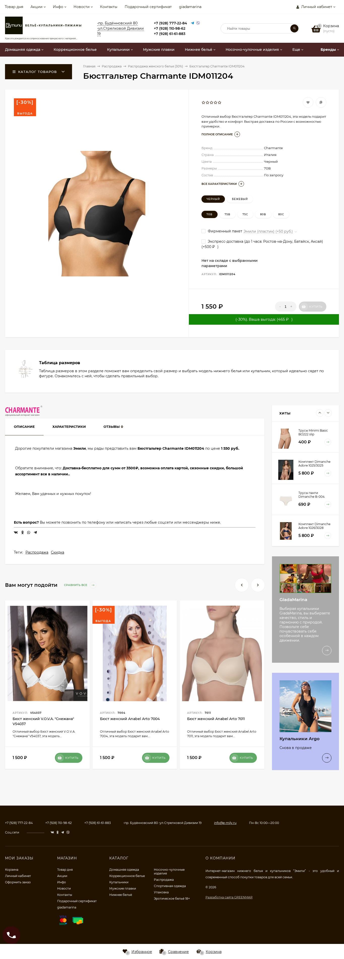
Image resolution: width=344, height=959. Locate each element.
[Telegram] (192, 23)
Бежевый (240, 199)
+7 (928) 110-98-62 (169, 28)
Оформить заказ (17, 882)
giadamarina (190, 7)
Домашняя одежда (124, 869)
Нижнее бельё (120, 895)
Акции (36, 7)
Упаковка (161, 892)
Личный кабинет (18, 876)
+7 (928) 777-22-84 (170, 23)
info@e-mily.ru (225, 823)
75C (245, 214)
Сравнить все (76, 585)
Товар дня (14, 7)
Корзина (11, 869)
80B (263, 214)
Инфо (58, 7)
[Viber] (198, 23)
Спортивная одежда (170, 886)
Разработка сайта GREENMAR (229, 897)
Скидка (57, 552)
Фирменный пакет (224, 231)
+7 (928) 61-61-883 (169, 33)
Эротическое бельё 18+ (172, 898)
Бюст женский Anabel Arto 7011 (216, 719)
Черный (213, 199)
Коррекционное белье (127, 876)
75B (227, 214)
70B (210, 214)
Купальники (118, 882)
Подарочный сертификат (148, 7)
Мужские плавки (122, 888)
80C (281, 214)
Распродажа (36, 552)
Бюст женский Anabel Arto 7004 (130, 719)
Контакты (108, 7)
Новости (82, 7)
